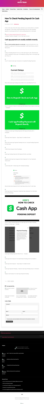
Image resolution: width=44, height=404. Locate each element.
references (16, 24)
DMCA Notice (5, 11)
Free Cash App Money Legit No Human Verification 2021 (13, 389)
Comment (8, 304)
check (9, 281)
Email (24, 311)
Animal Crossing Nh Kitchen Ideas (9, 387)
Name (7, 311)
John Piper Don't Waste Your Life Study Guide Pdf (12, 385)
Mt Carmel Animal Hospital (8, 383)
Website (7, 315)
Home (3, 9)
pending (12, 281)
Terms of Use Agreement (34, 9)
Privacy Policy (13, 9)
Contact (7, 9)
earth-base (22, 2)
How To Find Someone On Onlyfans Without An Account (13, 381)
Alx (28, 399)
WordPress (22, 399)
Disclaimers (25, 9)
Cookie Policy (19, 9)
